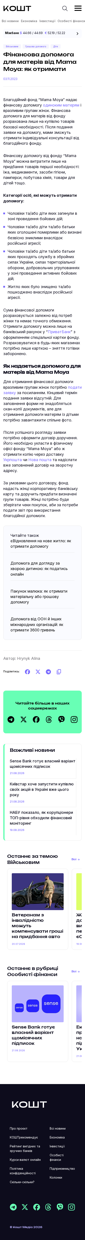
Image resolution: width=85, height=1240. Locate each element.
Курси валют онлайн (25, 1159)
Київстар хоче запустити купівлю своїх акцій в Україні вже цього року (42, 789)
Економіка (29, 21)
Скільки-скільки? (22, 1182)
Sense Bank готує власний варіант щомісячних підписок (42, 764)
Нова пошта (39, 459)
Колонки (56, 1177)
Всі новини (10, 21)
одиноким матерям (61, 105)
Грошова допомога (35, 46)
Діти (55, 46)
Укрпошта (12, 459)
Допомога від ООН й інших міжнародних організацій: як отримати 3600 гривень (36, 624)
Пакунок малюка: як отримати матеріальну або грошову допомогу (38, 596)
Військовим (12, 46)
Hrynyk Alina (28, 658)
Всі (73, 859)
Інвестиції (47, 21)
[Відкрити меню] (78, 8)
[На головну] (29, 1104)
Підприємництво (62, 1168)
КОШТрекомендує (24, 1137)
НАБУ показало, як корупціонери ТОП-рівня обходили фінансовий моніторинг (41, 818)
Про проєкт (18, 1128)
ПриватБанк (59, 331)
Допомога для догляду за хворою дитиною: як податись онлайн (39, 568)
